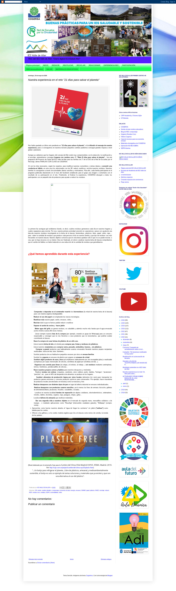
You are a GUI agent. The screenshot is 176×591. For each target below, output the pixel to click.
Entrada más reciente (36, 559)
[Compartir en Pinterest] (70, 487)
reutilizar (43, 492)
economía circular (65, 490)
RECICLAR (81, 65)
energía (73, 490)
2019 (123, 390)
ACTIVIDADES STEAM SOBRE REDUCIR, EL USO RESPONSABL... (133, 378)
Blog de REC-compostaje (129, 132)
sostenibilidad (54, 492)
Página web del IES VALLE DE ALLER (133, 168)
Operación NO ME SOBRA (129, 146)
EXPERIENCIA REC (111, 65)
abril (124, 383)
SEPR (48, 492)
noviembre (126, 342)
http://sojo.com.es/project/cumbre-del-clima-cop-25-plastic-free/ (71, 468)
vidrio (60, 492)
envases (78, 490)
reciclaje (101, 490)
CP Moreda (124, 118)
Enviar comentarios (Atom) (46, 563)
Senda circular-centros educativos (132, 129)
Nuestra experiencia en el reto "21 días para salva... (134, 372)
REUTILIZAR (68, 65)
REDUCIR (55, 65)
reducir (107, 490)
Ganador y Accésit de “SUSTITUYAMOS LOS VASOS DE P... (135, 362)
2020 (123, 337)
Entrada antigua (106, 559)
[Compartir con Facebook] (67, 487)
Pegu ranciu (125, 182)
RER (30, 492)
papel (87, 490)
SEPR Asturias (125, 148)
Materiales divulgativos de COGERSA (133, 143)
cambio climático (46, 490)
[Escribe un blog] (63, 487)
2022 (123, 331)
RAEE (97, 490)
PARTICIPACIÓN (128, 65)
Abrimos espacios (127, 177)
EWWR (83, 490)
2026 (123, 320)
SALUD (49, 69)
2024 (123, 326)
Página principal (33, 65)
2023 (123, 329)
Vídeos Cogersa (126, 137)
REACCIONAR (94, 65)
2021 (123, 334)
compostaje (55, 490)
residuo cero (36, 492)
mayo (125, 345)
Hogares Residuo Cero (128, 134)
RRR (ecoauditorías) (34, 69)
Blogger (109, 575)
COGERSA (124, 127)
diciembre (126, 339)
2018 (123, 392)
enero (125, 386)
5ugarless (89, 575)
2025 (123, 323)
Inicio (72, 559)
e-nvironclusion (126, 175)
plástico (92, 490)
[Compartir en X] (65, 487)
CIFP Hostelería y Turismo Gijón (131, 115)
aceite (39, 490)
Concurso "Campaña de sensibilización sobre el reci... (133, 348)
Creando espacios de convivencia (132, 180)
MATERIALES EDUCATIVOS (67, 69)
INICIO (45, 65)
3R (36, 490)
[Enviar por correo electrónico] (61, 487)
